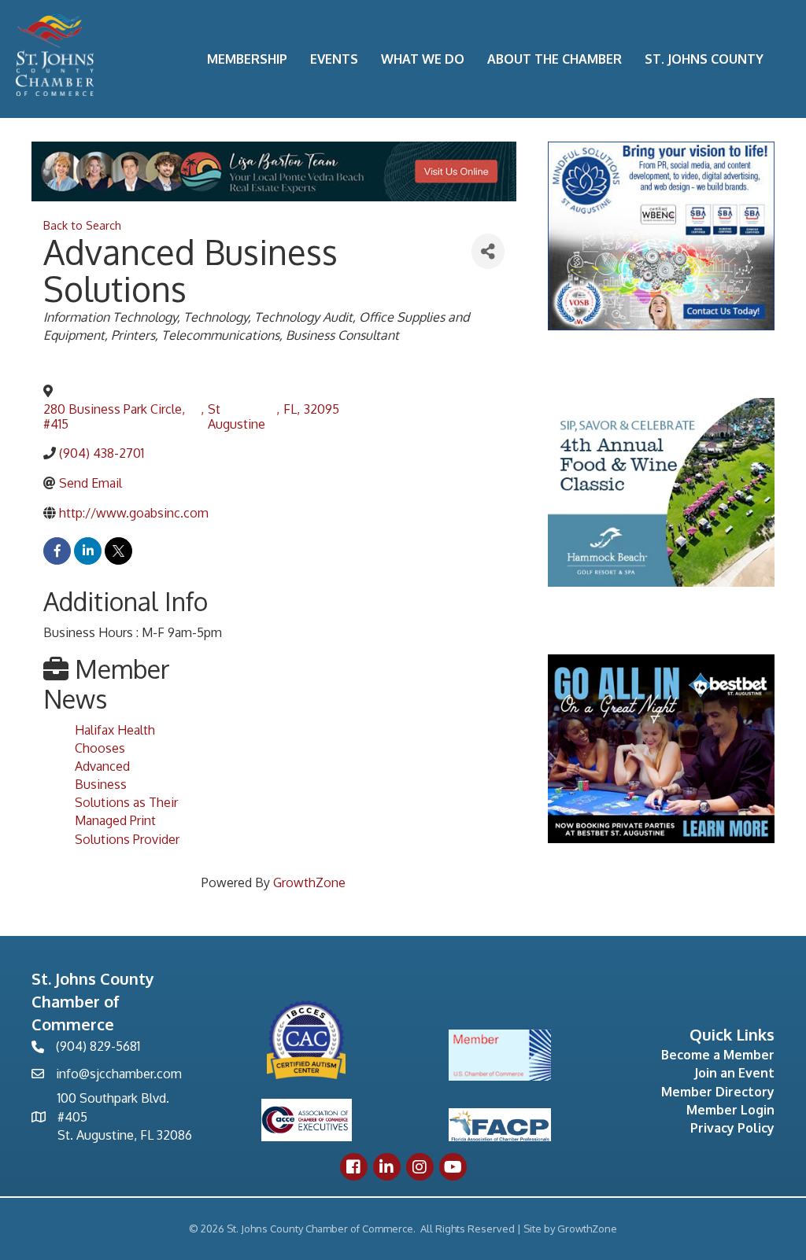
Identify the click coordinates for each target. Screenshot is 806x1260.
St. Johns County (704, 59)
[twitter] (118, 551)
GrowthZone (309, 882)
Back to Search (82, 225)
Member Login (730, 1110)
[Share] (488, 251)
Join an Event (734, 1073)
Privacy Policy (732, 1128)
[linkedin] (88, 551)
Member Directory (718, 1092)
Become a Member (718, 1055)
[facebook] (57, 551)
